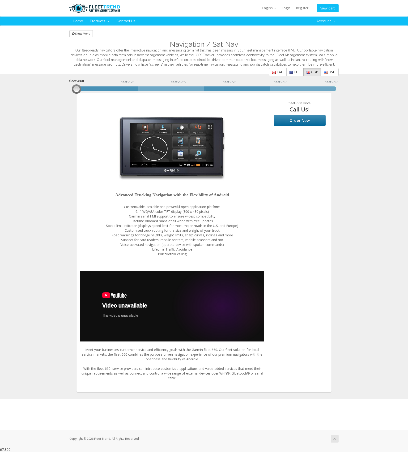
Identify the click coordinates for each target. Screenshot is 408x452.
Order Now (299, 120)
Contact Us (125, 21)
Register (302, 8)
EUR (297, 72)
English (268, 8)
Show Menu (82, 34)
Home (78, 21)
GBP (314, 72)
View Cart (327, 8)
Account (324, 21)
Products (98, 21)
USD (332, 72)
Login (286, 8)
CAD (280, 72)
